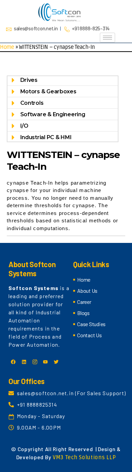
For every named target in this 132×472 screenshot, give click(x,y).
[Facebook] (13, 362)
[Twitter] (56, 362)
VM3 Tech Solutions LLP (84, 457)
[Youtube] (45, 362)
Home (7, 47)
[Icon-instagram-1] (34, 362)
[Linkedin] (24, 362)
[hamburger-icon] (107, 37)
